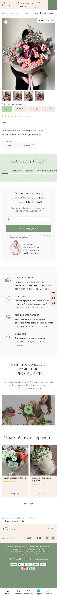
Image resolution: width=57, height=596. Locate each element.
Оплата (10, 145)
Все (5, 170)
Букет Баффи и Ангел (15, 478)
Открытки (16, 170)
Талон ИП (33, 546)
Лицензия (44, 546)
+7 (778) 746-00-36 (24, 3)
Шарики (29, 170)
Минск (23, 6)
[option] (40, 7)
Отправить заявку (28, 229)
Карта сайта (8, 538)
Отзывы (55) (28, 145)
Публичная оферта (17, 546)
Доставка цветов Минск (12, 518)
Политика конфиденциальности (28, 549)
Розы (26, 13)
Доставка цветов (9, 13)
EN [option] (38, 7)
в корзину (15, 494)
